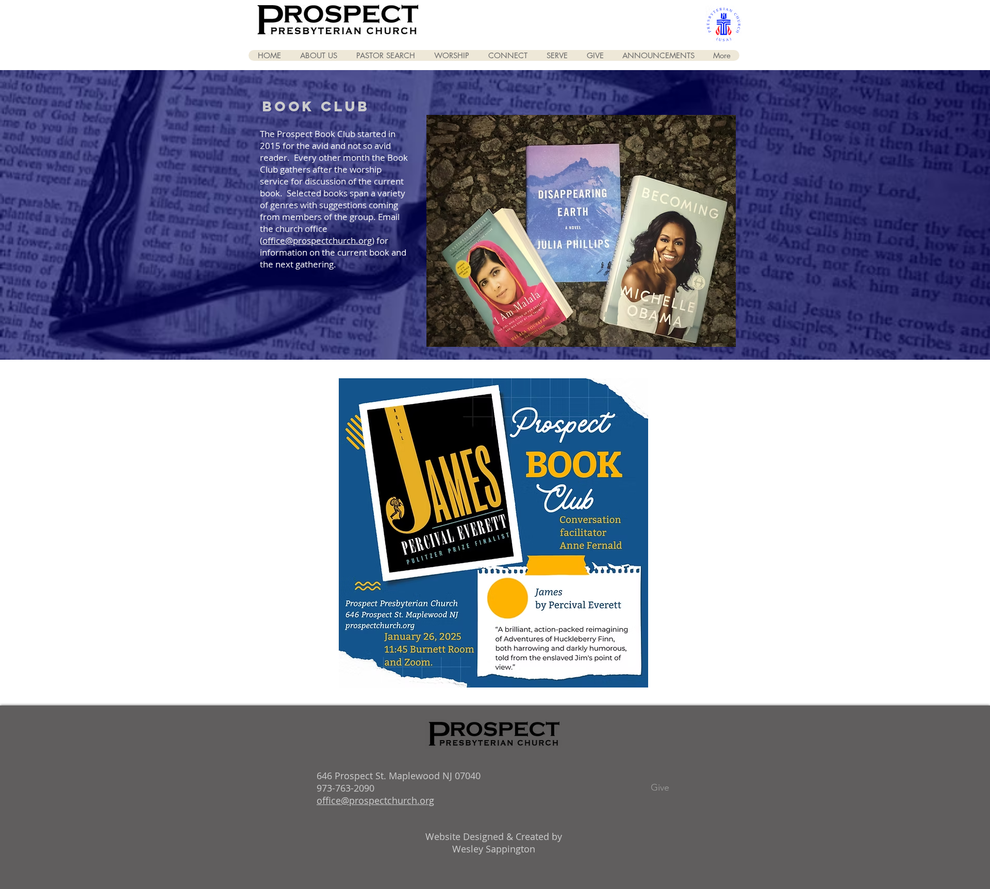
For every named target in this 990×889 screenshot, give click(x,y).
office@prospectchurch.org (317, 240)
